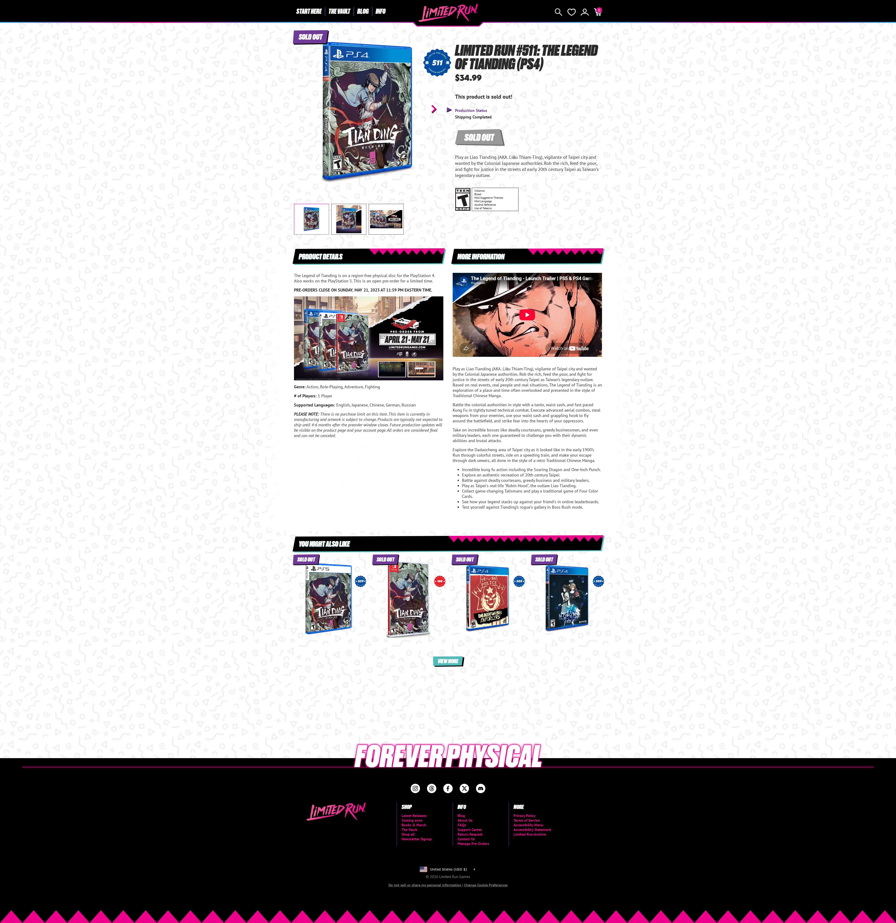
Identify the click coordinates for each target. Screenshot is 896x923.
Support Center (470, 829)
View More (448, 660)
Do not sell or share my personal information (425, 885)
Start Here (309, 11)
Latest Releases (414, 815)
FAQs (462, 824)
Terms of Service (527, 820)
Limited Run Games (448, 13)
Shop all (408, 834)
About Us (465, 820)
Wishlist (571, 12)
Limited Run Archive (530, 834)
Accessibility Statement (532, 829)
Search (558, 12)
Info (380, 11)
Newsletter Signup (417, 838)
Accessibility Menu (528, 824)
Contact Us (466, 838)
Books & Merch (414, 824)
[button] (301, 109)
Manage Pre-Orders (473, 843)
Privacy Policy (525, 815)
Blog (363, 11)
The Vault (339, 11)
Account (585, 12)
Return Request (470, 834)
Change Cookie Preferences (486, 885)
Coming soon (412, 820)
